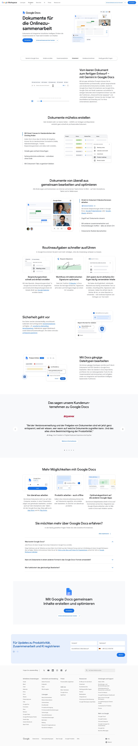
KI (44, 2)
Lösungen (22, 2)
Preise (49, 2)
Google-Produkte (69, 738)
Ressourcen (57, 2)
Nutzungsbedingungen (47, 738)
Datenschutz (36, 738)
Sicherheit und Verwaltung (50, 679)
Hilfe (78, 738)
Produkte (30, 2)
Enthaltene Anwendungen (31, 679)
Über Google (59, 738)
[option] (32, 58)
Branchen (38, 2)
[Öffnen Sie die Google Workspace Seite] (9, 3)
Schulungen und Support (105, 679)
